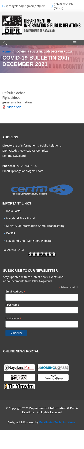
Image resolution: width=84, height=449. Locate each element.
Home (6, 51)
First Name (12, 304)
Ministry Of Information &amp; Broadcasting (35, 225)
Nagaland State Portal (20, 218)
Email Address (15, 291)
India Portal (13, 211)
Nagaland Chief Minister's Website (29, 240)
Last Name (13, 318)
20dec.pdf (13, 107)
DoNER (10, 233)
